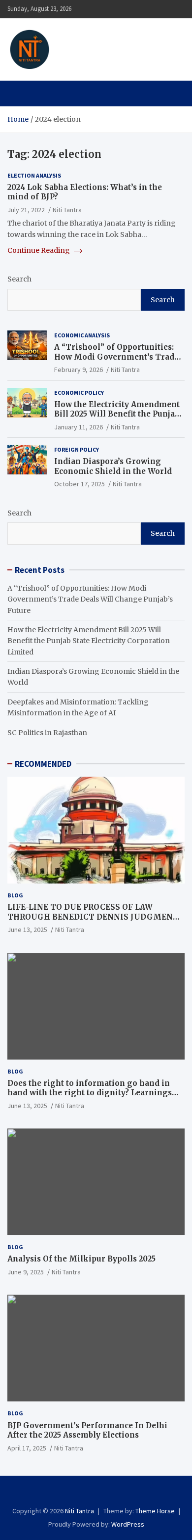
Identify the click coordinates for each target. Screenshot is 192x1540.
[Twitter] (102, 1493)
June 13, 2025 (27, 929)
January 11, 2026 (78, 426)
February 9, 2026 (78, 369)
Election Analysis (34, 175)
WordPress (127, 1524)
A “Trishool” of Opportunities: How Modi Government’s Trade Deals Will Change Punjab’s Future (116, 361)
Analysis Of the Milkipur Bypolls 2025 (81, 1258)
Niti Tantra (98, 43)
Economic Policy (79, 392)
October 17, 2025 (79, 483)
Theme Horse (155, 1510)
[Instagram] (89, 1493)
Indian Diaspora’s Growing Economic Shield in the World (113, 466)
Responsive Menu (174, 9)
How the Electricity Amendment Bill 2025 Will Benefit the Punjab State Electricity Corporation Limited (117, 419)
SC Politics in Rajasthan (47, 732)
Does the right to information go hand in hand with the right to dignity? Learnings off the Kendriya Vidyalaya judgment (89, 1092)
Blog (15, 895)
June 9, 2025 (25, 1271)
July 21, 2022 (26, 209)
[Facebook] (76, 1493)
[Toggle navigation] (19, 93)
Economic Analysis (82, 335)
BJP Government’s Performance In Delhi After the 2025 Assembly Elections (87, 1430)
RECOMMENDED (43, 763)
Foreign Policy (76, 449)
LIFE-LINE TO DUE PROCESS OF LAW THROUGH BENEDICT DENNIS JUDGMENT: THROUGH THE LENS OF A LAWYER (94, 916)
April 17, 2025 (26, 1448)
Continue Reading (39, 250)
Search (19, 279)
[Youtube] (116, 1493)
